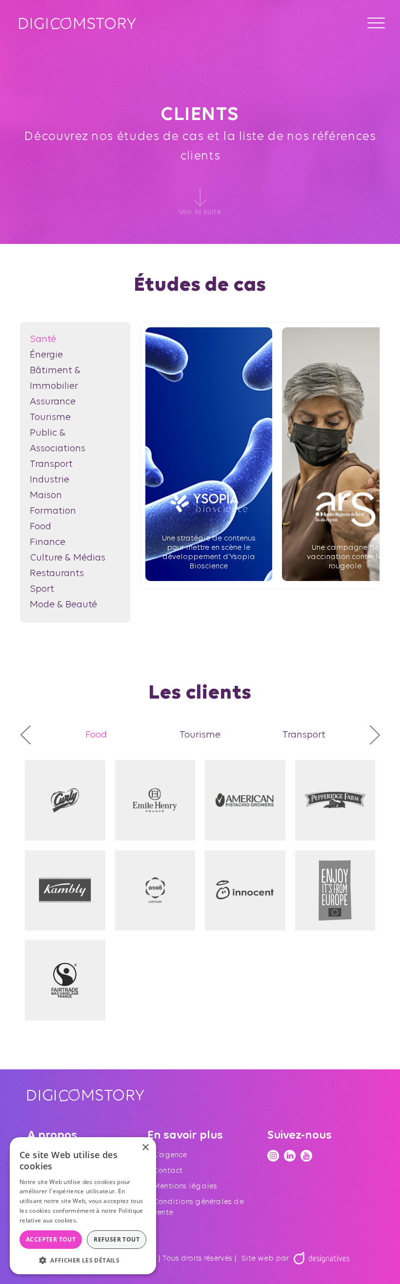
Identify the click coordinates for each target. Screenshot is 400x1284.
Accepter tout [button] (51, 1239)
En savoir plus (99, 1220)
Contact (167, 1171)
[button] (83, 1259)
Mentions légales (185, 1186)
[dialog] (83, 1205)
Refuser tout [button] (117, 1239)
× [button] (145, 1147)
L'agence (170, 1155)
